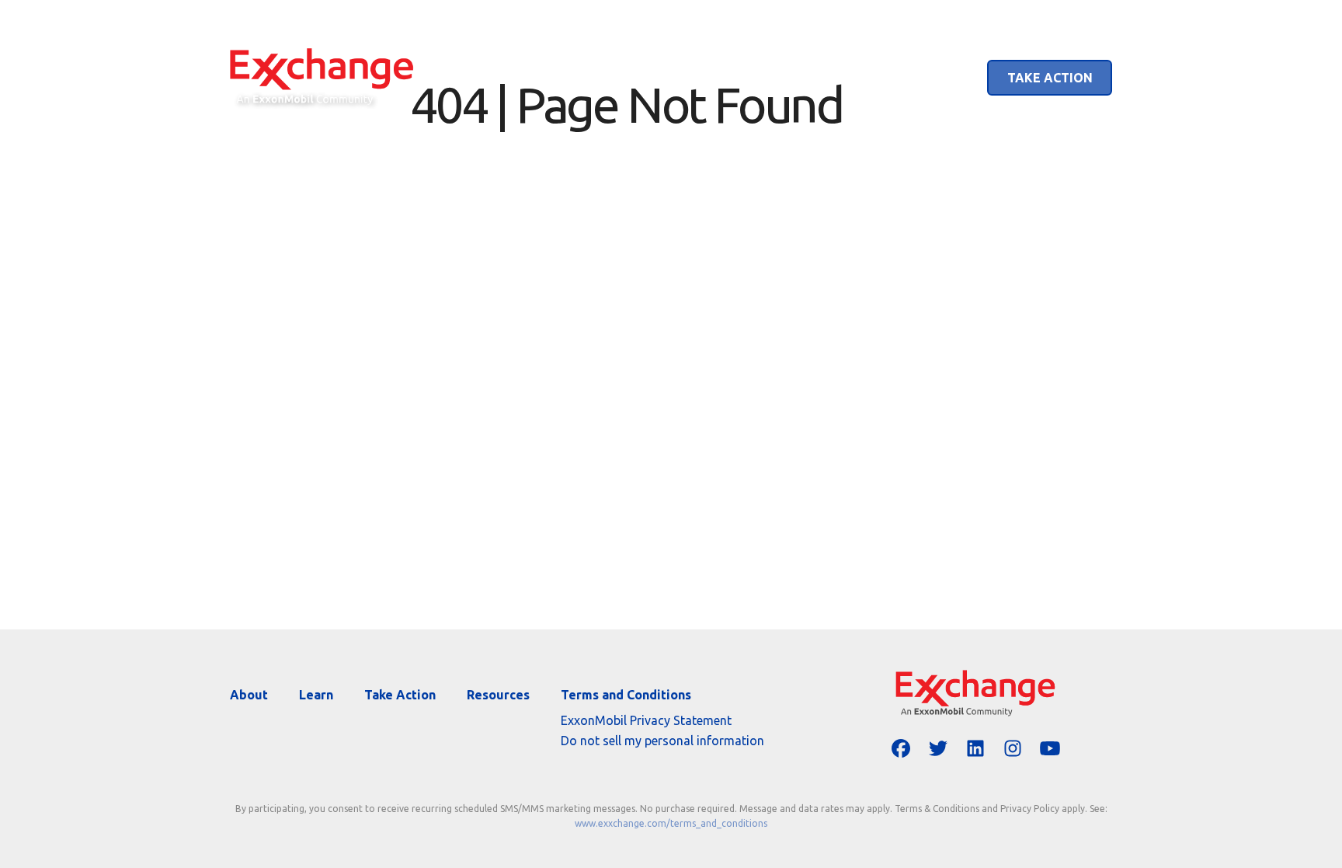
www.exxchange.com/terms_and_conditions (671, 823)
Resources (498, 695)
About (851, 78)
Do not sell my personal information (662, 741)
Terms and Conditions (626, 695)
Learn (933, 78)
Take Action (1050, 78)
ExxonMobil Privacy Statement (646, 720)
